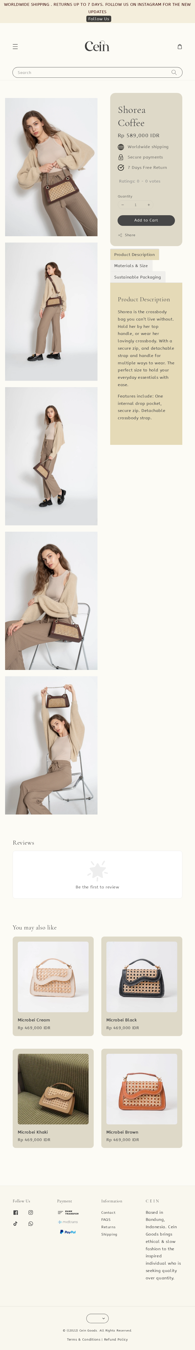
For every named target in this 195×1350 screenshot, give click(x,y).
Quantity (125, 196)
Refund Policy (116, 1339)
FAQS (105, 1220)
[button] (15, 46)
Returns (108, 1227)
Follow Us (98, 18)
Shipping (109, 1234)
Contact (108, 1212)
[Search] (174, 72)
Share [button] (130, 235)
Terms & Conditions (84, 1339)
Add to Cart (146, 220)
